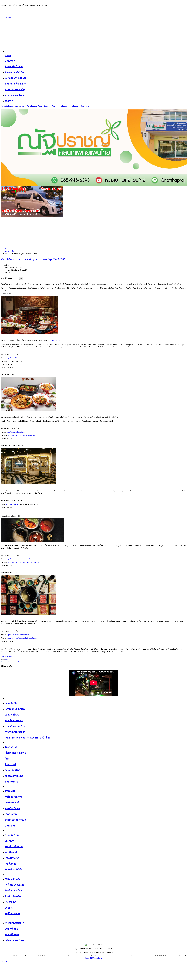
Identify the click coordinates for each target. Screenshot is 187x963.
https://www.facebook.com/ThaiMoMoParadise (22, 638)
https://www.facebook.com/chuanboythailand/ (22, 435)
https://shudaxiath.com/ (14, 358)
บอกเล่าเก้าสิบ (9, 251)
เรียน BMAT (56, 106)
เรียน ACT (47, 106)
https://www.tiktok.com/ (13, 504)
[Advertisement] (93, 34)
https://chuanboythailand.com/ (16, 432)
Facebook (8, 18)
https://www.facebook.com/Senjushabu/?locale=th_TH (25, 562)
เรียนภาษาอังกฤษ (36, 106)
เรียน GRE (75, 106)
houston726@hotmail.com (93, 958)
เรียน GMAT (85, 106)
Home (6, 249)
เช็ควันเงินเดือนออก (7, 106)
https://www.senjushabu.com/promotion (19, 559)
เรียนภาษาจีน (24, 106)
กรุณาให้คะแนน (6, 278)
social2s (6, 659)
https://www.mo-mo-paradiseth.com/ (18, 635)
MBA (17, 106)
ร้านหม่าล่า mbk (55, 340)
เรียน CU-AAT (66, 106)
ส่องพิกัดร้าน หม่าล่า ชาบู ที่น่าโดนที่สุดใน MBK (33, 259)
